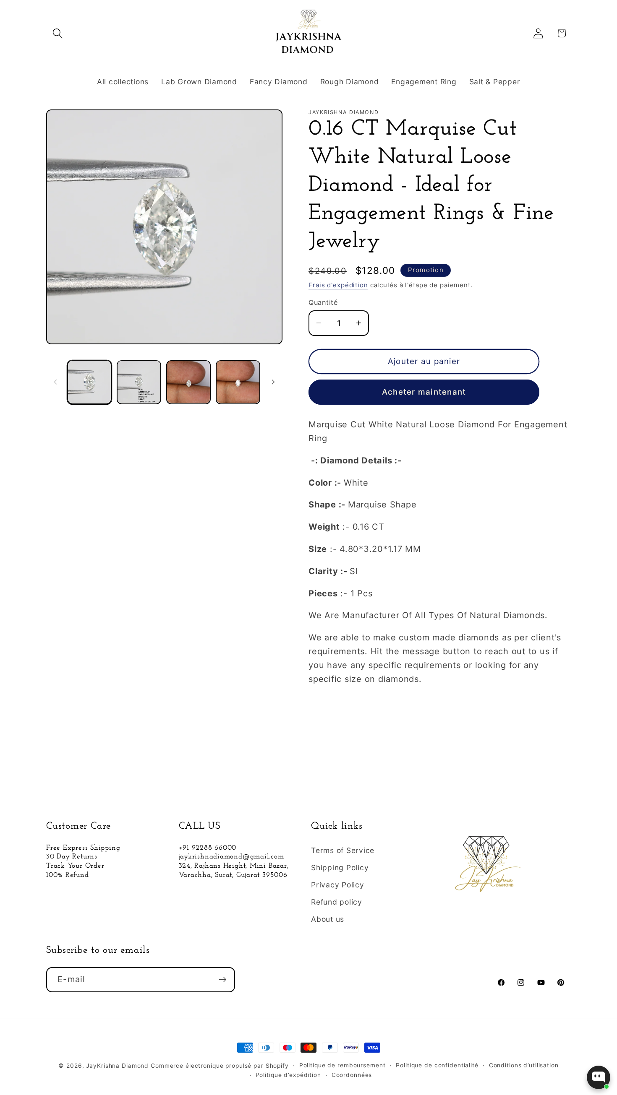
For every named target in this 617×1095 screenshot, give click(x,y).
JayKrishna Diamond (117, 1065)
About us (327, 919)
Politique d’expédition (288, 1075)
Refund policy (336, 901)
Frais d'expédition (338, 285)
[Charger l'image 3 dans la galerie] (188, 382)
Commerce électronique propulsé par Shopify (220, 1065)
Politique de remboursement (342, 1065)
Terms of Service (342, 850)
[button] (57, 33)
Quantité (322, 302)
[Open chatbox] (598, 1077)
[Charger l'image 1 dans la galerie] (89, 382)
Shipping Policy (340, 867)
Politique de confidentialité (437, 1065)
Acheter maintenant (424, 392)
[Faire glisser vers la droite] (273, 382)
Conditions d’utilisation (524, 1065)
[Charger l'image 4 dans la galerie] (238, 382)
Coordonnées (352, 1075)
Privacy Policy (337, 884)
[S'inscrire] (222, 979)
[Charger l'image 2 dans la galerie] (139, 382)
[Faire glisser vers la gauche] (55, 382)
